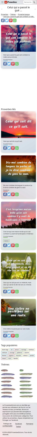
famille (16, 358)
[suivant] (34, 9)
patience (19, 352)
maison (6, 241)
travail (4, 358)
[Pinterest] (11, 20)
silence (25, 355)
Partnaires (29, 424)
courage (12, 352)
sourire (27, 352)
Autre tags (5, 349)
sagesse (11, 355)
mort (9, 358)
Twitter (18, 427)
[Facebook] (3, 20)
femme (4, 355)
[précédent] (3, 9)
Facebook (18, 424)
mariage (23, 349)
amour (17, 349)
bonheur (31, 349)
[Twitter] (7, 20)
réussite (18, 355)
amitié (32, 355)
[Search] (34, 2)
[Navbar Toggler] (2, 2)
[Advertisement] (18, 89)
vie (11, 349)
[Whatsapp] (15, 20)
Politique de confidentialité (7, 425)
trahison (4, 352)
